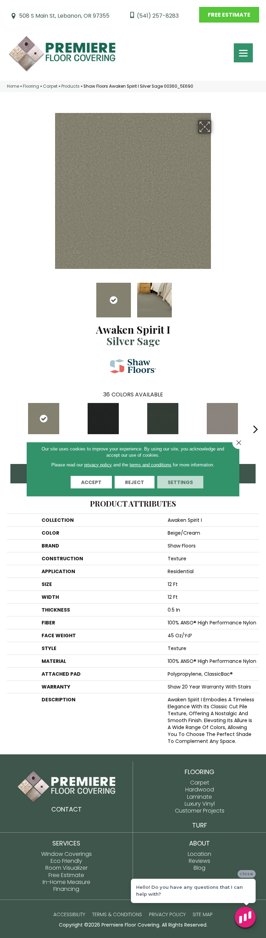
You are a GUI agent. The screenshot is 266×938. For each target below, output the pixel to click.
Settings (180, 482)
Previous (49, 296)
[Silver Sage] (43, 418)
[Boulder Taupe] (222, 418)
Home (13, 86)
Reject (134, 482)
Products (70, 86)
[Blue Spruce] (163, 418)
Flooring (31, 86)
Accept (91, 482)
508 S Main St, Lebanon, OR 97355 (64, 16)
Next (216, 296)
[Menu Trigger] (243, 52)
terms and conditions (150, 464)
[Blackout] (103, 418)
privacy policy (98, 464)
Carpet (50, 86)
